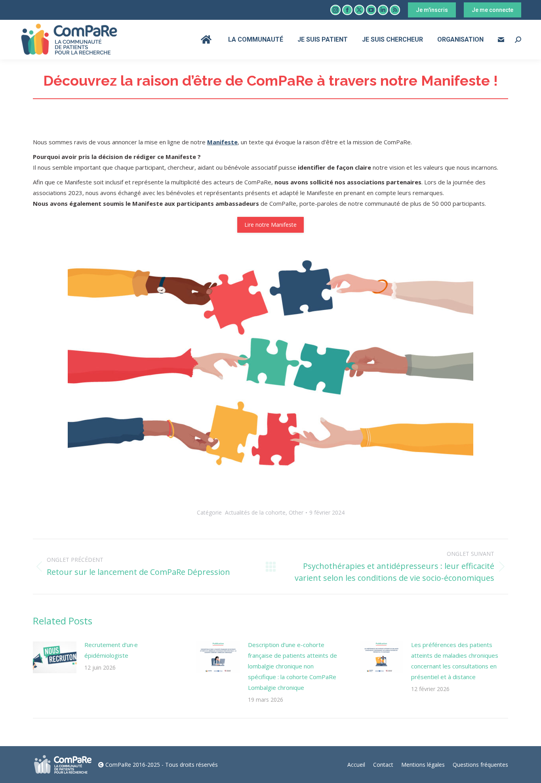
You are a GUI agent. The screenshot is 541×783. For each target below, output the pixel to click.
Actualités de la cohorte (255, 512)
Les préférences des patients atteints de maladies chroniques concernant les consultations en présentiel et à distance (454, 661)
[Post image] (54, 657)
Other (296, 512)
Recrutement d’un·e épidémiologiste (111, 650)
